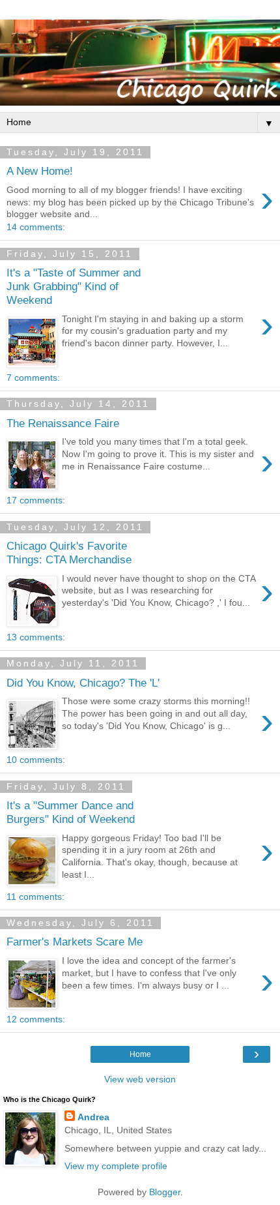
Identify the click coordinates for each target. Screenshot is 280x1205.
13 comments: (36, 637)
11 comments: (35, 896)
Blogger (164, 1192)
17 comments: (36, 500)
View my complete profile (115, 1166)
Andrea (93, 1117)
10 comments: (36, 759)
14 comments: (36, 227)
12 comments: (36, 1019)
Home (140, 1054)
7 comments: (33, 377)
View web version (140, 1079)
